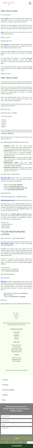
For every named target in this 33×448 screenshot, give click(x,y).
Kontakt (5, 395)
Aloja (2, 32)
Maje (2, 53)
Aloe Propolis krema (7, 243)
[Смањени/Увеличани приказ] (3, 443)
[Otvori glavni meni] (30, 3)
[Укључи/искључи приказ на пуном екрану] (10, 443)
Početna (5, 380)
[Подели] (17, 443)
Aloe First (3, 281)
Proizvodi (5, 385)
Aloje (13, 51)
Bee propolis (15, 270)
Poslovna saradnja (8, 390)
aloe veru (9, 270)
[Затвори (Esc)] (23, 443)
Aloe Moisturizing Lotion (7, 200)
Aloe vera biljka (5, 18)
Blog (3, 400)
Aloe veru (29, 58)
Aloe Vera (6, 44)
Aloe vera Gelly (5, 177)
